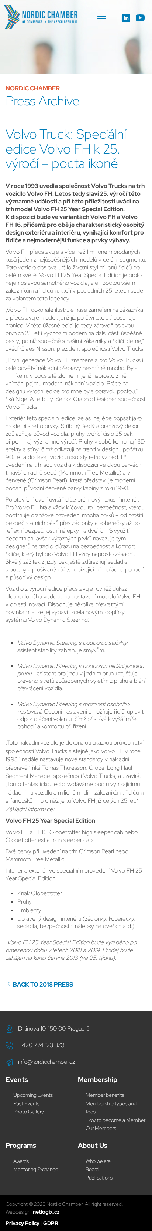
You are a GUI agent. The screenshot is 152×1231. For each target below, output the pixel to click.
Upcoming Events (33, 1095)
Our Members (101, 1128)
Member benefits (105, 1095)
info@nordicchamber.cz (46, 1062)
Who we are (98, 1161)
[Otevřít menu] (101, 17)
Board (92, 1169)
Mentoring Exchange (35, 1169)
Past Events (26, 1103)
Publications (99, 1177)
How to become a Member (115, 1120)
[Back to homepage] (40, 17)
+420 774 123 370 (41, 1045)
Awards (21, 1161)
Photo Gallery (28, 1111)
